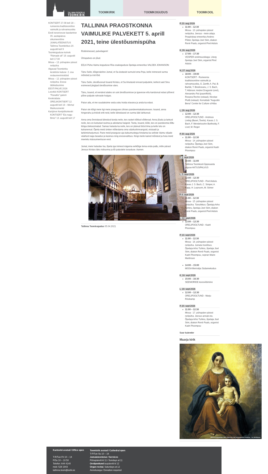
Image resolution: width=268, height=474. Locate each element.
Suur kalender (187, 332)
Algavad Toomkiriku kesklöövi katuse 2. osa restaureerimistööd (61, 72)
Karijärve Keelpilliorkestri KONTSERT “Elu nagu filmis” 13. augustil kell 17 (61, 114)
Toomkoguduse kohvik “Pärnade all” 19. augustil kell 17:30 (61, 55)
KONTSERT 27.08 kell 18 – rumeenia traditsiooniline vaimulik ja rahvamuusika (61, 26)
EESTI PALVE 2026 (57, 88)
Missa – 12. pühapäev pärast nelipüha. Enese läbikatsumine (62, 82)
